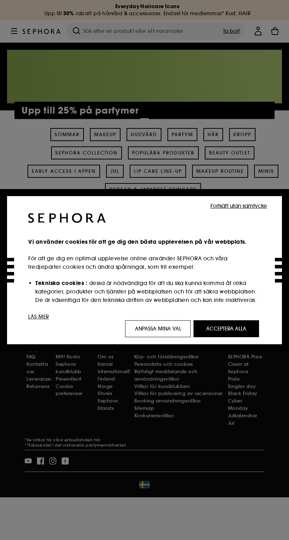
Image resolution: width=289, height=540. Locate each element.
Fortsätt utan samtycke (238, 205)
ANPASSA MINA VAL (158, 329)
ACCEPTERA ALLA (226, 329)
